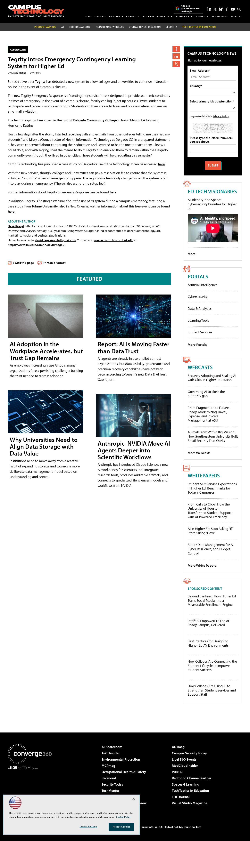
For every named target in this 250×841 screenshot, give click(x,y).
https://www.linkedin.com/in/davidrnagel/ (36, 245)
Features (100, 16)
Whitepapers (204, 475)
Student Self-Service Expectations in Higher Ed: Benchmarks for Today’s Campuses (212, 488)
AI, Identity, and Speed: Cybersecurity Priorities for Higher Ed (212, 204)
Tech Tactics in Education (190, 790)
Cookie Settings (88, 826)
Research (148, 16)
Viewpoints (116, 16)
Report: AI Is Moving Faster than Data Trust (133, 347)
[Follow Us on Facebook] (227, 9)
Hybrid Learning (80, 26)
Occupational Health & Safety (124, 772)
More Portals (197, 344)
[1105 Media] (31, 789)
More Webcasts (199, 453)
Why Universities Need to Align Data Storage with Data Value (44, 446)
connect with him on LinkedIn (113, 240)
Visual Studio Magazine (189, 803)
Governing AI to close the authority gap (206, 393)
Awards (131, 16)
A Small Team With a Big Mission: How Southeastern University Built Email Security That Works (213, 436)
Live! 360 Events (184, 759)
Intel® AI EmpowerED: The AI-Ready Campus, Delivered (209, 623)
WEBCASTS (200, 367)
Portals (198, 276)
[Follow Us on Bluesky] (221, 9)
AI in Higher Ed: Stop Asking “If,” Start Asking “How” (210, 530)
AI (62, 26)
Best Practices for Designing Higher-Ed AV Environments (208, 643)
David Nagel (18, 72)
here (161, 164)
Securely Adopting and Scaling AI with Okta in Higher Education (212, 377)
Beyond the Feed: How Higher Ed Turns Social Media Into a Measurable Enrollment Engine (212, 600)
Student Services (200, 332)
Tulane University (45, 206)
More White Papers (202, 565)
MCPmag (108, 765)
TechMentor (110, 790)
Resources (182, 16)
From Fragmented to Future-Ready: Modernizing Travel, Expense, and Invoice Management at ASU (209, 414)
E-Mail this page (23, 263)
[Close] (133, 799)
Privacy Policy (221, 116)
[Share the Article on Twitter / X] (176, 63)
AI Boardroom (112, 747)
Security (171, 26)
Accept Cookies (121, 826)
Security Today (112, 784)
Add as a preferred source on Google (190, 8)
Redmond (109, 778)
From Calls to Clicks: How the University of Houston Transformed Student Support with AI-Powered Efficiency (209, 510)
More (234, 16)
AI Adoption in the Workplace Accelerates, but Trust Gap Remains (46, 350)
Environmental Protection (121, 759)
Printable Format (54, 263)
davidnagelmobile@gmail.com (55, 240)
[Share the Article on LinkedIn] (176, 56)
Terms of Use (148, 827)
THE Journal (181, 797)
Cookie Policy (123, 816)
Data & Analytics (200, 308)
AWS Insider (111, 753)
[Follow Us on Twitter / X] (215, 9)
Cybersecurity (18, 49)
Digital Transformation (145, 26)
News (88, 16)
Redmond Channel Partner (191, 778)
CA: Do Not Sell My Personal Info (180, 827)
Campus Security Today (189, 753)
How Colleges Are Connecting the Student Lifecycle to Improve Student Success (212, 665)
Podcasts (163, 16)
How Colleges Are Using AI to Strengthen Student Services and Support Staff (212, 690)
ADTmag (178, 747)
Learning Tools (198, 320)
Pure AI (177, 772)
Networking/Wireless (110, 26)
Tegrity (40, 81)
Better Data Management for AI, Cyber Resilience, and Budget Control (211, 548)
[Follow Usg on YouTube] (233, 9)
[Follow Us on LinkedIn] (209, 9)
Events (200, 16)
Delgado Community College (95, 120)
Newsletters (220, 16)
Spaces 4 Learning (185, 784)
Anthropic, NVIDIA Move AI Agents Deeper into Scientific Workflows (134, 450)
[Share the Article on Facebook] (176, 49)
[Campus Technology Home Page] (36, 11)
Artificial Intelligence (202, 285)
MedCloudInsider (185, 765)
